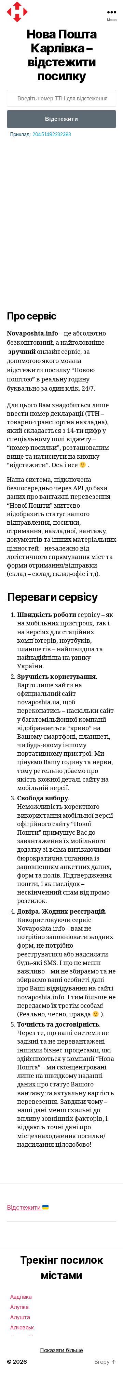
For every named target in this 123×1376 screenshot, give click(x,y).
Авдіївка (21, 1296)
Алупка (19, 1307)
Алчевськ (22, 1327)
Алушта (20, 1317)
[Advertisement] (61, 203)
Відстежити (61, 119)
